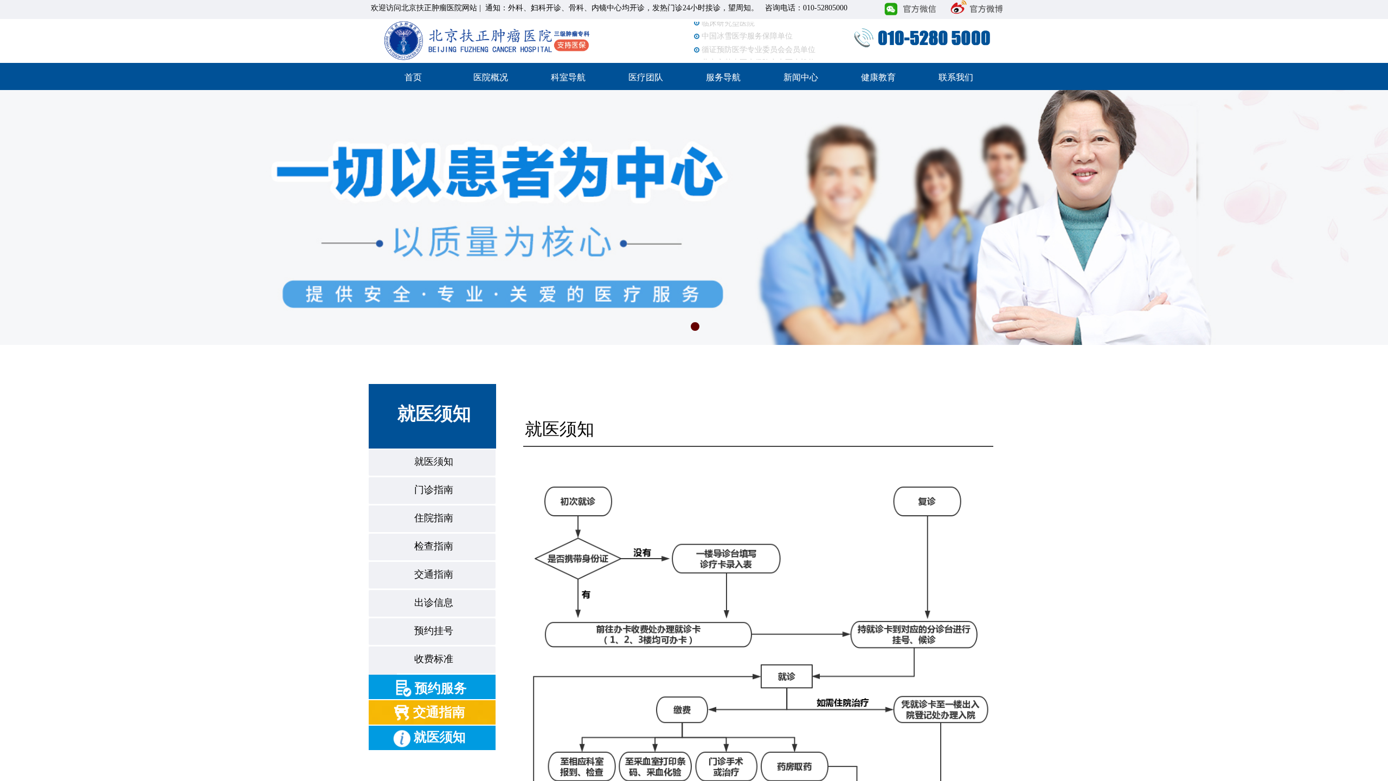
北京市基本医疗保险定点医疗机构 (758, 57)
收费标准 (433, 659)
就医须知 (433, 461)
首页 (413, 77)
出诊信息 (433, 602)
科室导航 (568, 77)
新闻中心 (800, 77)
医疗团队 (645, 77)
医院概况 (490, 77)
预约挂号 (433, 630)
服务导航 (723, 77)
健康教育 (878, 77)
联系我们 (956, 77)
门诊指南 (433, 489)
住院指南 (433, 518)
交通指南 (433, 574)
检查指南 (433, 546)
